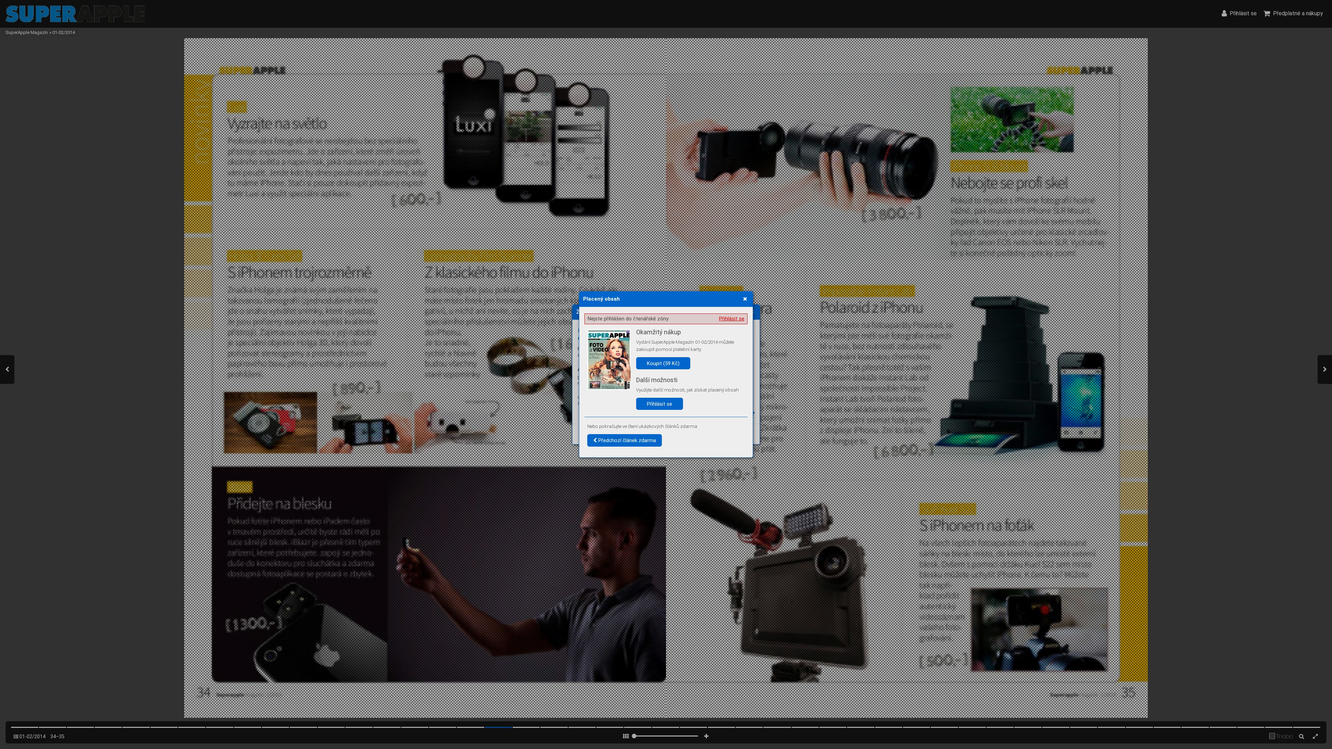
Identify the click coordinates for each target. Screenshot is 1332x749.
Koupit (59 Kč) (663, 363)
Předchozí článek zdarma (626, 440)
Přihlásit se (731, 319)
